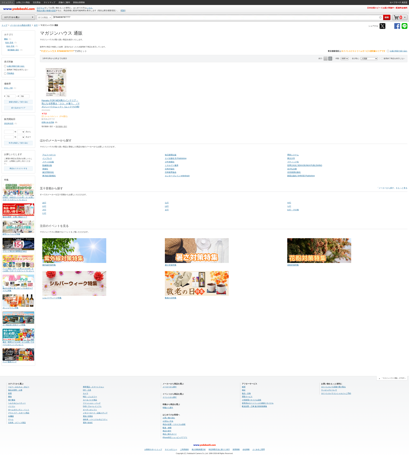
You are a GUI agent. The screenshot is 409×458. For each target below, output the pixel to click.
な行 (167, 203)
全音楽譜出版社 (294, 172)
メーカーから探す (170, 387)
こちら (89, 8)
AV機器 (11, 416)
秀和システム (293, 155)
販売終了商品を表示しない (394, 58)
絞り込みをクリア (18, 108)
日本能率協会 (170, 172)
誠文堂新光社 (48, 172)
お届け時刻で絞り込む (398, 51)
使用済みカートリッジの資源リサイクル (258, 403)
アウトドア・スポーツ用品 (18, 413)
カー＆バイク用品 (90, 400)
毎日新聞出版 (170, 155)
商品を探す (167, 431)
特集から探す (168, 408)
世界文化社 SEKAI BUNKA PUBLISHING (304, 165)
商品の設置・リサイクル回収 (174, 424)
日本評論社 (169, 169)
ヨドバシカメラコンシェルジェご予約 (336, 393)
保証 (243, 390)
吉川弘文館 (292, 169)
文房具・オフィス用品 (17, 423)
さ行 (44, 210)
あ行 (44, 203)
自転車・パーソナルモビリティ (95, 419)
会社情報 (246, 449)
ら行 (289, 206)
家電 (10, 393)
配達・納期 (167, 428)
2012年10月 (8, 123)
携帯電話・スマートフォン (93, 387)
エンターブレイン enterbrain (177, 176)
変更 (123, 10)
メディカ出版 (48, 162)
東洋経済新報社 (49, 176)
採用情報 (236, 449)
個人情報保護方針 (199, 449)
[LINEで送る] (404, 28)
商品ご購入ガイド (170, 434)
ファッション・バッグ (91, 403)
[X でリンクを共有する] (382, 28)
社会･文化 (9, 42)
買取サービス (247, 396)
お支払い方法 (168, 421)
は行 (167, 206)
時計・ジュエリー (90, 396)
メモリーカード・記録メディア (95, 413)
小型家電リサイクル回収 (251, 400)
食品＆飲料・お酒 (15, 390)
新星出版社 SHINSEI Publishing (301, 176)
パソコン (11, 406)
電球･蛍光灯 (88, 423)
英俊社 (45, 169)
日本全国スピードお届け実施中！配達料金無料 (387, 8)
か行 (44, 206)
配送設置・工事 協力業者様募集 (254, 406)
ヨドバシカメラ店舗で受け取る (333, 387)
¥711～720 (8, 88)
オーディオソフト (90, 410)
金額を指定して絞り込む (18, 102)
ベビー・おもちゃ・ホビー (18, 387)
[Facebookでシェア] (397, 28)
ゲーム (10, 419)
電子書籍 (11, 400)
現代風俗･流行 (61, 126)
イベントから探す (170, 397)
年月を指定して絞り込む (18, 143)
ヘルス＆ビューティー (17, 403)
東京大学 (291, 158)
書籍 (6, 39)
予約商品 (10, 73)
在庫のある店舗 (48, 122)
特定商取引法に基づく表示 (219, 449)
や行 (289, 203)
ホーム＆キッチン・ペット (18, 410)
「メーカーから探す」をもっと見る (392, 188)
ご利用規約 (184, 449)
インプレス (47, 158)
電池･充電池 (88, 416)
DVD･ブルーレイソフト (92, 406)
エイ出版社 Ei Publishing (175, 158)
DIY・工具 (87, 390)
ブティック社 (293, 162)
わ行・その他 (293, 210)
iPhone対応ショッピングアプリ (175, 437)
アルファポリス (49, 155)
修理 (243, 387)
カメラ (85, 393)
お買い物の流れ (169, 418)
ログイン (40, 8)
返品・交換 (246, 393)
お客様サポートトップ (153, 449)
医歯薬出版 (47, 165)
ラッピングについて (329, 390)
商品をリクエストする (18, 168)
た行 (44, 213)
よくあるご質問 (258, 449)
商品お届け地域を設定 (46, 10)
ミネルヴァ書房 (171, 165)
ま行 (167, 210)
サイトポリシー (171, 449)
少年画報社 (169, 162)
